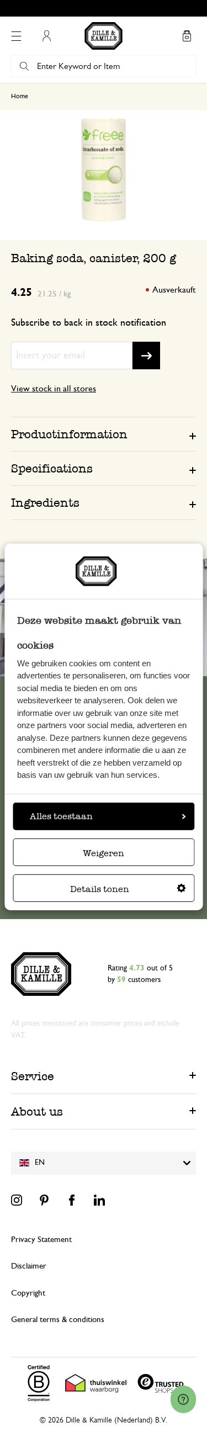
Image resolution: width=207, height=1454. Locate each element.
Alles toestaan (61, 816)
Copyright (28, 1293)
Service (32, 1076)
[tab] (103, 434)
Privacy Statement (41, 1239)
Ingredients (45, 503)
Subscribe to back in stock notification (88, 323)
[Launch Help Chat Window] (183, 1399)
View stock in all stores (53, 388)
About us (37, 1111)
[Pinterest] (44, 1200)
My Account (46, 35)
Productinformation (69, 434)
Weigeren (103, 853)
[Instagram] (16, 1200)
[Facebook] (71, 1200)
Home (19, 96)
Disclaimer (28, 1266)
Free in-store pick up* (108, 8)
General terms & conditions (57, 1319)
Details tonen (99, 889)
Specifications (52, 468)
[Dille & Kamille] (103, 36)
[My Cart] (186, 35)
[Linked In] (99, 1200)
